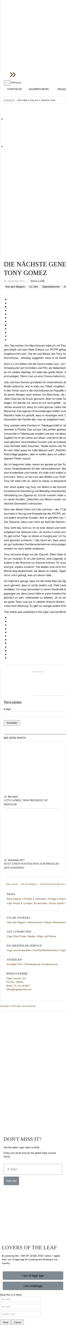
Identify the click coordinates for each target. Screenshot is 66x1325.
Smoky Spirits (56, 903)
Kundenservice (50, 964)
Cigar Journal (33, 29)
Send (5, 1322)
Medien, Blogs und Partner (42, 936)
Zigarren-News (39, 89)
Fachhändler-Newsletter (45, 950)
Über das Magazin (16, 922)
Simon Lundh (38, 281)
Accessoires (40, 903)
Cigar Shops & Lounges (19, 903)
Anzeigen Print (14, 964)
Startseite (14, 89)
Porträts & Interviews (35, 898)
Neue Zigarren (14, 898)
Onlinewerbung (32, 964)
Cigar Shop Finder (16, 936)
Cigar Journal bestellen (19, 950)
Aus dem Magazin (15, 286)
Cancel (17, 1322)
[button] (33, 1275)
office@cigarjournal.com (19, 989)
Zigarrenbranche (50, 286)
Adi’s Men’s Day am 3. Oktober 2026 (36, 100)
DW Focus (16, 82)
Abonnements (35, 922)
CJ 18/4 (34, 286)
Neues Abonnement (55, 922)
